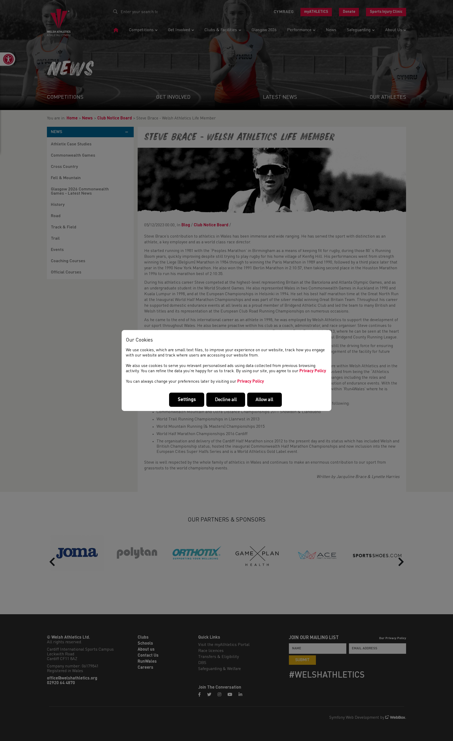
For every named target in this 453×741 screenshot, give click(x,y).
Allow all (264, 399)
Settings (187, 399)
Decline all (226, 399)
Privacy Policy (312, 371)
